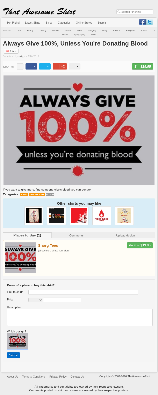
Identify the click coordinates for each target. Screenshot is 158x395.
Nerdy (104, 30)
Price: (10, 299)
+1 (61, 67)
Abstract (7, 30)
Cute (19, 30)
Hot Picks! (13, 22)
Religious (130, 30)
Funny (30, 30)
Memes (55, 30)
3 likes (13, 51)
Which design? (16, 331)
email (20, 66)
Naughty (92, 30)
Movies (68, 30)
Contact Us (77, 376)
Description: (14, 307)
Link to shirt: (15, 291)
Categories (64, 22)
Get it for (140, 245)
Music (79, 30)
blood (50, 194)
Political (116, 30)
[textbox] (134, 11)
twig (21, 56)
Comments (76, 235)
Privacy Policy (58, 376)
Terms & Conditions (33, 376)
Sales (49, 22)
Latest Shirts (32, 22)
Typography (79, 34)
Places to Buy (24, 235)
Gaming (42, 30)
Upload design (125, 235)
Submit (102, 22)
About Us (12, 376)
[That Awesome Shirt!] (39, 14)
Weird (93, 34)
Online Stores (84, 22)
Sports (144, 30)
